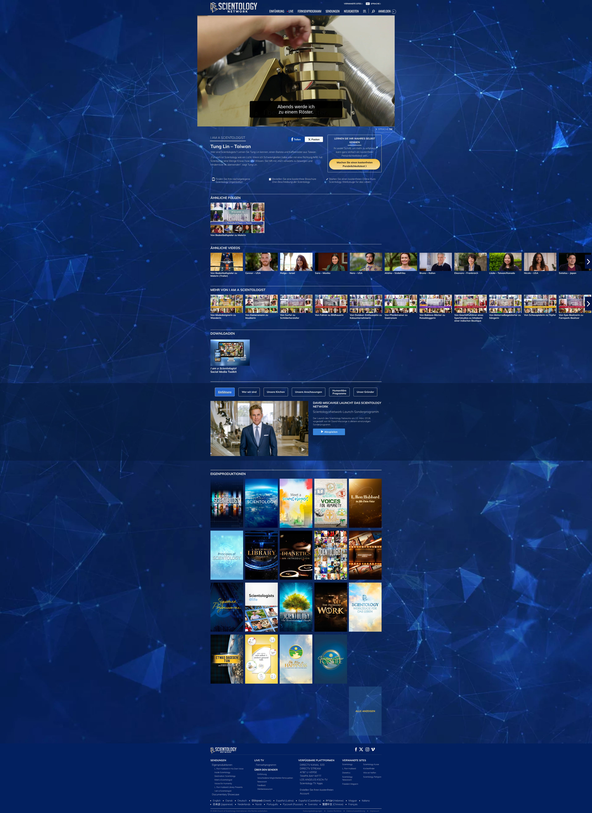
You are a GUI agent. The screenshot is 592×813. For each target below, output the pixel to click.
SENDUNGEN (333, 11)
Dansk (229, 810)
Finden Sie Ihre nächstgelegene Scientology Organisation (233, 180)
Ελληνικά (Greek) (261, 810)
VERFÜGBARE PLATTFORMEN (316, 760)
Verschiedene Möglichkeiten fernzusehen (275, 778)
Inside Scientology (222, 772)
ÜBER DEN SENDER (266, 769)
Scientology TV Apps (311, 783)
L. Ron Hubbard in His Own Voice (228, 768)
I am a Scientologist (222, 791)
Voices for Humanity (223, 783)
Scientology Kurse (371, 764)
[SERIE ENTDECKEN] (226, 503)
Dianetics (346, 772)
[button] (3, 262)
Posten (315, 139)
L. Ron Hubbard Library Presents (228, 787)
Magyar (353, 810)
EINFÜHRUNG (276, 11)
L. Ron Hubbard (349, 768)
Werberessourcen (265, 789)
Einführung (262, 774)
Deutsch (242, 810)
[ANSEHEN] (226, 555)
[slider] (302, 123)
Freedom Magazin (350, 784)
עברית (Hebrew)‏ (335, 810)
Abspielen (331, 431)
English (217, 810)
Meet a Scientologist (223, 779)
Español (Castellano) (310, 810)
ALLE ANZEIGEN (365, 711)
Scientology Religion (372, 777)
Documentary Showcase (225, 794)
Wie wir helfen (369, 772)
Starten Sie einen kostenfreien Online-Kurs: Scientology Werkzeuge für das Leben (352, 180)
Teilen (297, 139)
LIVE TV (259, 760)
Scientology (347, 764)
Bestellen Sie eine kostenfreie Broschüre (294, 180)
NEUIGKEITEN (351, 11)
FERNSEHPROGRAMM (309, 11)
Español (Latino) (285, 810)
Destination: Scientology (225, 776)
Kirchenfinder (369, 768)
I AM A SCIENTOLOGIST (227, 138)
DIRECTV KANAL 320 (312, 764)
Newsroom (262, 781)
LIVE (291, 11)
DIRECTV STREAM (310, 768)
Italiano (366, 810)
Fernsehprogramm (266, 764)
